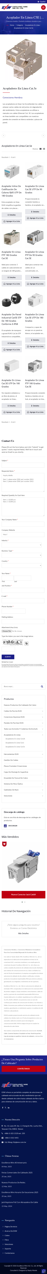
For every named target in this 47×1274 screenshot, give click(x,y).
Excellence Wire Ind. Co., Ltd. (26, 1266)
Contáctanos (23, 1069)
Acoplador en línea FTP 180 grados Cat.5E (11, 255)
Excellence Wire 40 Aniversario (14, 1162)
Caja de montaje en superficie (12, 1036)
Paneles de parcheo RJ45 (14, 723)
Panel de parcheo (36, 1033)
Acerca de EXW (11, 1231)
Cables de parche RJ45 (13, 711)
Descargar (12, 826)
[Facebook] (2, 1108)
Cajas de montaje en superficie (16, 772)
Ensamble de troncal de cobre (16, 778)
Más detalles (23, 933)
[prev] (3, 135)
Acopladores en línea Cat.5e (23, 28)
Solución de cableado (28, 1036)
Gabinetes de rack (11, 790)
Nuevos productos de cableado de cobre (20, 705)
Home (12, 25)
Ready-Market (32, 1270)
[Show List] (44, 149)
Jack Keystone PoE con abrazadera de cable (20, 1202)
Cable (5, 1033)
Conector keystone (13, 1033)
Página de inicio (11, 1227)
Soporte (8, 1249)
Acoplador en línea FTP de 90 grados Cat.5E (34, 255)
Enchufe (39, 1030)
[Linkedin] (8, 1108)
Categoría (20, 25)
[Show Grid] (40, 149)
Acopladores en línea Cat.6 (15, 743)
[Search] (42, 686)
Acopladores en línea (32, 25)
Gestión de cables (11, 760)
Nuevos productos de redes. (14, 1182)
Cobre (7, 1235)
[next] (43, 135)
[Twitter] (5, 1108)
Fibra (7, 1240)
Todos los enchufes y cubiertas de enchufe (20, 729)
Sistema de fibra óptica (13, 784)
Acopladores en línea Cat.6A (15, 739)
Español (42, 2)
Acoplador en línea (24, 1033)
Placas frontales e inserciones (15, 766)
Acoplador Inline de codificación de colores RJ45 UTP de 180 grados (12, 191)
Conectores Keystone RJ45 (14, 717)
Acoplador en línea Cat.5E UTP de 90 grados (34, 189)
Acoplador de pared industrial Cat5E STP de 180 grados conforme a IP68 (11, 319)
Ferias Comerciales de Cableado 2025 (17, 1172)
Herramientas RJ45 (11, 754)
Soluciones (8, 796)
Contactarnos (9, 1039)
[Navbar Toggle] (43, 7)
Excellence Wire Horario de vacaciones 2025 (20, 1192)
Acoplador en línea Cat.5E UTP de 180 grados (34, 317)
